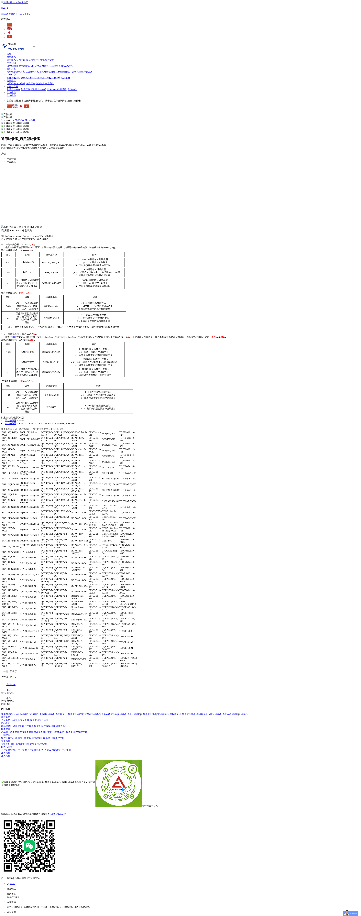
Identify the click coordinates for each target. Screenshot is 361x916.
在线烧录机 (202, 714)
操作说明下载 (44, 77)
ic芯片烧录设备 (148, 714)
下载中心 (11, 74)
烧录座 (45, 66)
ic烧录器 (243, 714)
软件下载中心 (13, 77)
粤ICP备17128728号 (57, 814)
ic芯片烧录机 (215, 714)
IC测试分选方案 (85, 72)
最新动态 (11, 57)
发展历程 (30, 83)
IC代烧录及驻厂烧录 (66, 72)
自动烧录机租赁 (47, 72)
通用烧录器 (24, 66)
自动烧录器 (10, 423)
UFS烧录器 (35, 66)
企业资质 (40, 83)
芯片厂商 (25, 89)
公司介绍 (11, 83)
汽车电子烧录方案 (16, 72)
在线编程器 (55, 66)
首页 (9, 54)
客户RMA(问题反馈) (57, 89)
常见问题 (30, 60)
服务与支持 (12, 86)
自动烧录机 (12, 66)
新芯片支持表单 (38, 89)
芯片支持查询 (13, 89)
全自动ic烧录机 (47, 714)
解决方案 (11, 69)
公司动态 (11, 60)
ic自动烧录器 (22, 714)
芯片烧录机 (175, 714)
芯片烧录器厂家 (76, 714)
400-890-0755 (16, 48)
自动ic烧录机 (133, 714)
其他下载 (55, 77)
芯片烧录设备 (188, 714)
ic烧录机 (122, 714)
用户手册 (65, 77)
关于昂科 (11, 80)
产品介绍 (11, 63)
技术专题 (20, 60)
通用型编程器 (8, 714)
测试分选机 (66, 66)
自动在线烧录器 (109, 714)
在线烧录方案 (32, 72)
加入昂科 (11, 92)
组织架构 (20, 83)
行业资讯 (40, 60)
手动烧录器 (10, 420)
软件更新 (49, 60)
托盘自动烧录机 (92, 714)
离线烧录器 (163, 714)
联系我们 (49, 83)
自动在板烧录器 (230, 714)
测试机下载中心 (29, 77)
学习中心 (72, 89)
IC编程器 (33, 714)
